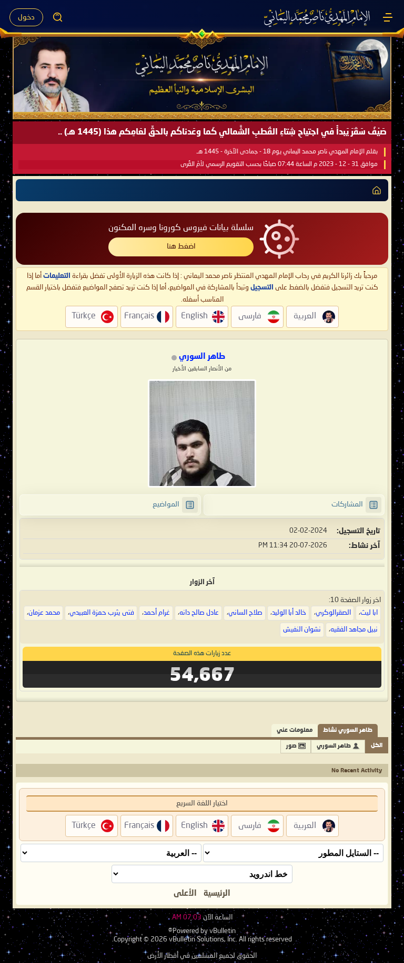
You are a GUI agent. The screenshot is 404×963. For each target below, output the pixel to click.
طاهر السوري (334, 746)
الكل (376, 746)
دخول (26, 17)
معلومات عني (294, 730)
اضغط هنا (181, 246)
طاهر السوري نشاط (347, 730)
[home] (376, 190)
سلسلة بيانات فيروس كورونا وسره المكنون (181, 228)
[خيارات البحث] (57, 17)
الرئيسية (217, 893)
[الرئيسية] (387, 17)
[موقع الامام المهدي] (318, 17)
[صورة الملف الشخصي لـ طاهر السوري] (202, 433)
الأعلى (185, 893)
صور (291, 746)
